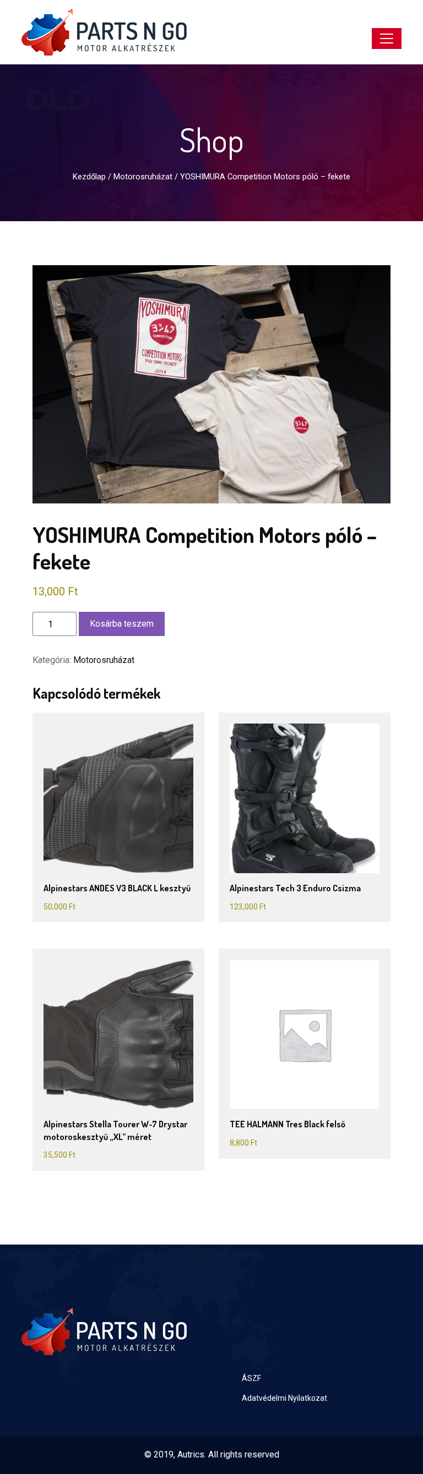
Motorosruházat (142, 177)
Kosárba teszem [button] (110, 785)
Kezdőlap (89, 177)
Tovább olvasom (295, 1021)
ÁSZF (251, 1378)
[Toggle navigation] (387, 38)
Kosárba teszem (122, 623)
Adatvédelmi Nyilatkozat (284, 1398)
